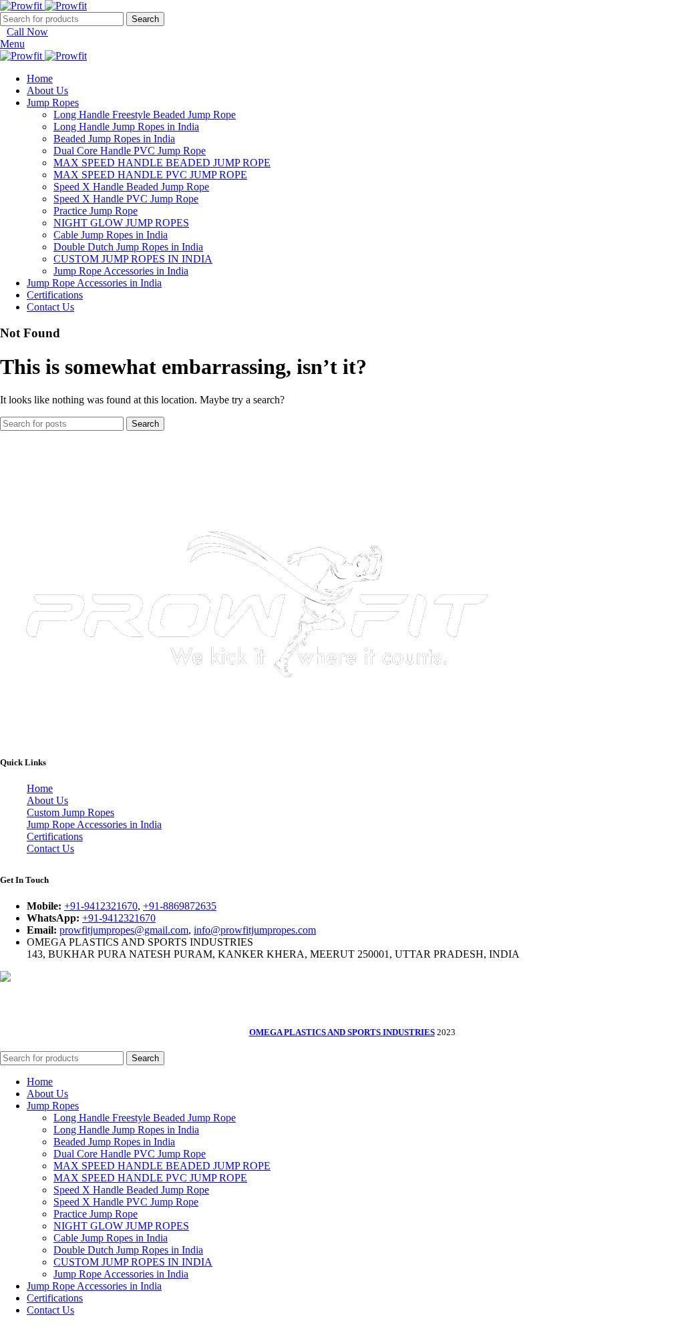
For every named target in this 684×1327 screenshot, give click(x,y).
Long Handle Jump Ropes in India (126, 126)
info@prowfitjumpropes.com (255, 930)
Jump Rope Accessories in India (120, 270)
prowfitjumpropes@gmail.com (123, 930)
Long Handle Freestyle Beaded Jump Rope (144, 114)
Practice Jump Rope (95, 210)
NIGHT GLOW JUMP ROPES (121, 222)
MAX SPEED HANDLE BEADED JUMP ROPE (162, 162)
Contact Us (50, 848)
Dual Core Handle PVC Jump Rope (129, 150)
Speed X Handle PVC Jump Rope (125, 198)
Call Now (27, 31)
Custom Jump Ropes (70, 812)
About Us (47, 800)
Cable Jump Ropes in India (110, 234)
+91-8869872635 (179, 906)
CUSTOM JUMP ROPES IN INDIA (132, 258)
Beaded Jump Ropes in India (114, 138)
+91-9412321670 (101, 906)
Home (40, 788)
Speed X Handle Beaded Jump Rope (131, 186)
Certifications (55, 836)
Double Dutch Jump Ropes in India (128, 246)
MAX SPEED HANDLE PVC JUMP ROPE (150, 174)
